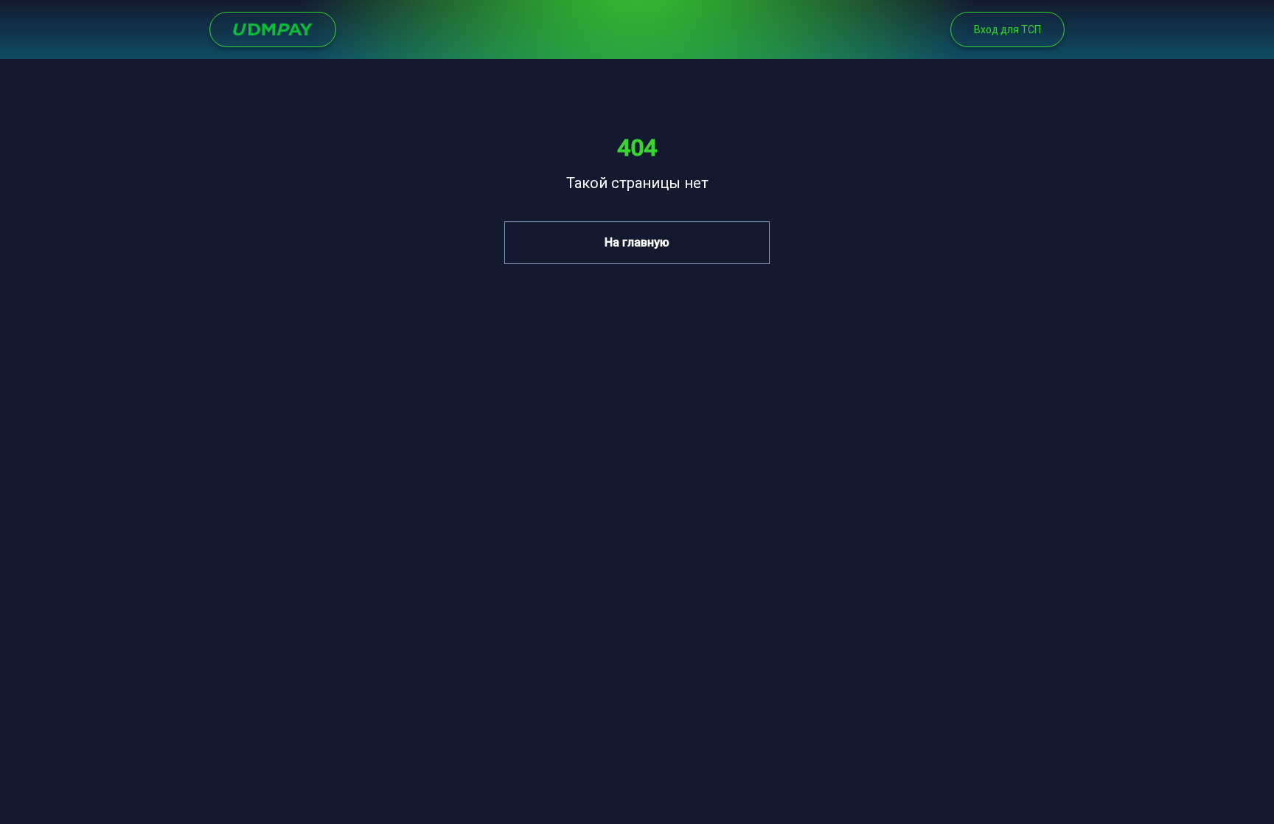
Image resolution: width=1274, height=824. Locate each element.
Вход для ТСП (1007, 29)
